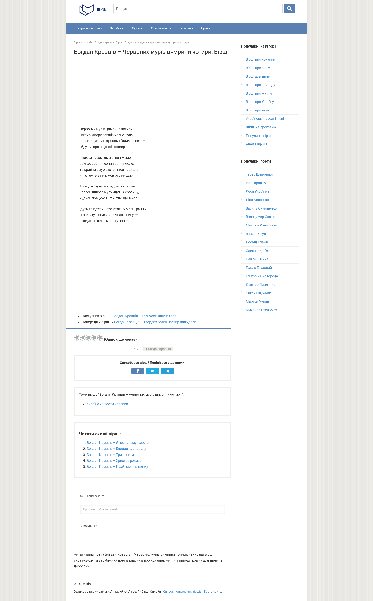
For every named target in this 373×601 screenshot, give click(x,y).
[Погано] (82, 338)
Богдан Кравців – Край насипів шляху (117, 466)
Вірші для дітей (258, 76)
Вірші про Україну (260, 102)
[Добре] (94, 338)
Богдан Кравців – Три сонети (110, 455)
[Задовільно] (88, 338)
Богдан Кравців (159, 349)
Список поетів (161, 28)
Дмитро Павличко (260, 284)
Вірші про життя (259, 93)
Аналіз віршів (257, 144)
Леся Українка (257, 191)
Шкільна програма (261, 127)
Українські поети (90, 28)
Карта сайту (212, 591)
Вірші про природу (260, 85)
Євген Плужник (258, 293)
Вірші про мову (258, 110)
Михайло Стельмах (261, 310)
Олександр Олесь (260, 251)
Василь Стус (256, 234)
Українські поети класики (107, 404)
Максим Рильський (261, 225)
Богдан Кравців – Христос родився (115, 460)
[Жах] (77, 338)
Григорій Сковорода (262, 276)
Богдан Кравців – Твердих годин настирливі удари (155, 322)
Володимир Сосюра (262, 217)
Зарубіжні (117, 28)
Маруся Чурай (257, 301)
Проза (205, 28)
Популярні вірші (259, 136)
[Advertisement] (152, 94)
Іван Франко (256, 183)
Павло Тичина (257, 259)
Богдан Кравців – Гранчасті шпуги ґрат (144, 316)
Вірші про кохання (260, 59)
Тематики (186, 28)
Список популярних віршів (182, 591)
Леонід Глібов (257, 242)
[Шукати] (289, 8)
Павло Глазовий (259, 268)
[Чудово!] (100, 338)
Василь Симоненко (261, 208)
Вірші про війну (258, 68)
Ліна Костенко (257, 200)
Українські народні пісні (265, 119)
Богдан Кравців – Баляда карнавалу (116, 449)
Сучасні (137, 28)
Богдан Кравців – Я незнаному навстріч (119, 443)
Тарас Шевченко (259, 174)
